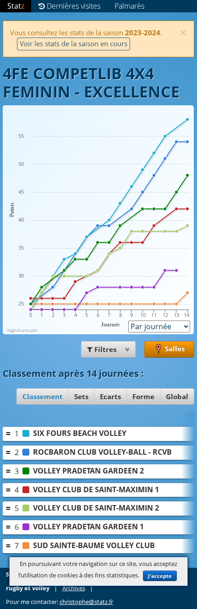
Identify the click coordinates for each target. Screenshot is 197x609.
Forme (143, 396)
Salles (174, 348)
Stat (15, 6)
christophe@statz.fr (86, 602)
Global (177, 396)
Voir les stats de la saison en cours (73, 43)
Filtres (105, 349)
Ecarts (110, 396)
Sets (81, 396)
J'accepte (160, 575)
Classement (42, 396)
